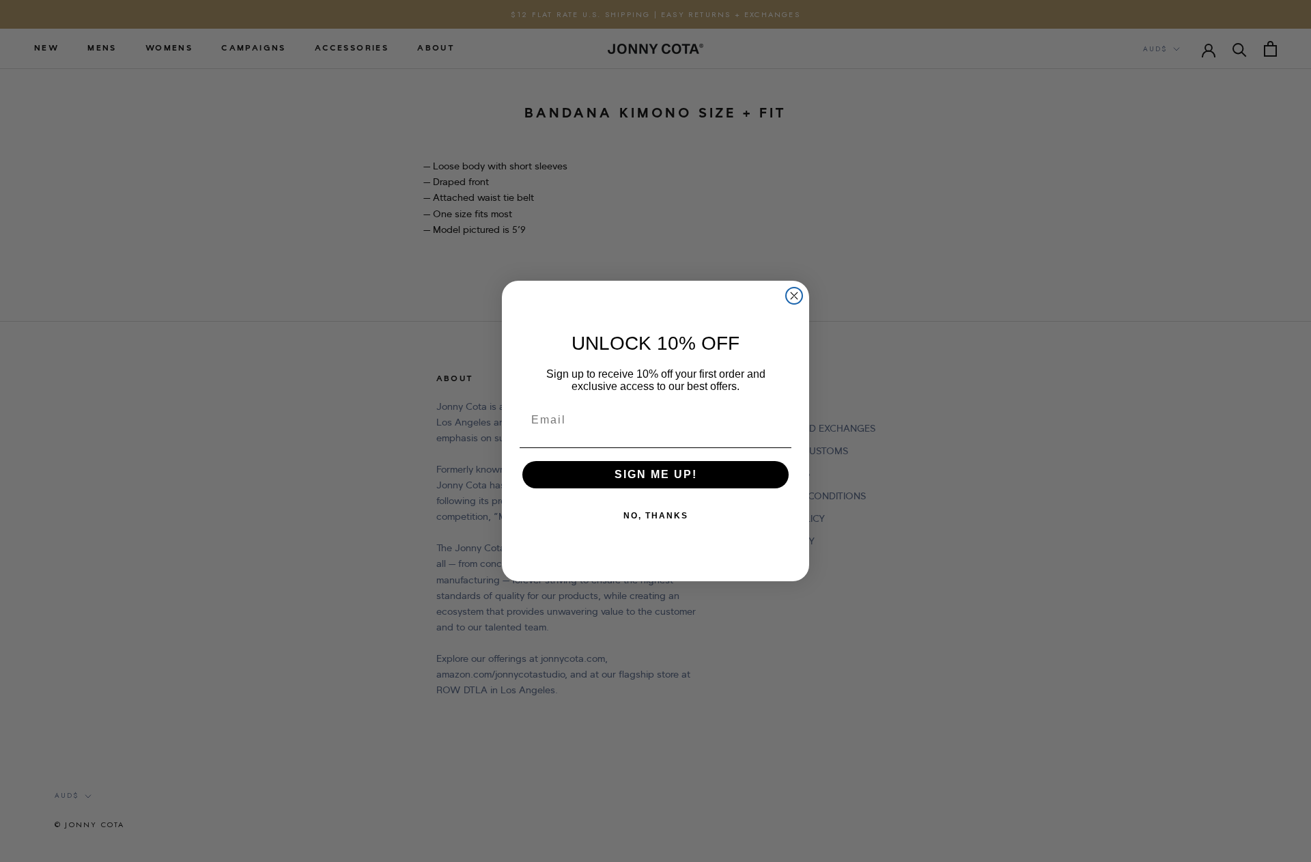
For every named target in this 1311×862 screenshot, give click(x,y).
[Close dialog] (794, 296)
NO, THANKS (655, 515)
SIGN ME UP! (656, 474)
